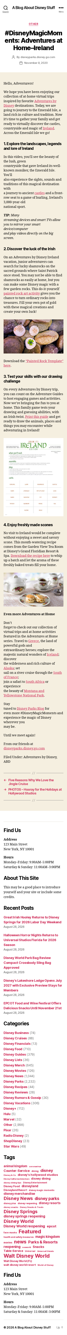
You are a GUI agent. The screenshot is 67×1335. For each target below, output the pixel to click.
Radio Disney (14, 1135)
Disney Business (16, 1033)
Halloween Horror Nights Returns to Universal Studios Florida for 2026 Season (31, 940)
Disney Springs (21, 1211)
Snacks (38, 1247)
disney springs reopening (24, 1216)
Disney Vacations (17, 1103)
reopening (12, 1247)
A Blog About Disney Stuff (33, 8)
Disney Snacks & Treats (31, 1207)
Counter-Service (17, 1171)
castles (39, 193)
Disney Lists (13, 1060)
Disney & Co (10, 1175)
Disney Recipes (15, 1087)
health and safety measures (19, 1237)
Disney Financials (17, 1044)
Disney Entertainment (35, 1182)
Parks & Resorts (43, 1242)
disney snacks (11, 1207)
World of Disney (46, 1265)
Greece (33, 641)
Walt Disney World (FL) (18, 1261)
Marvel (9, 1119)
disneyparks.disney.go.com (38, 57)
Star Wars (11, 1146)
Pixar (7, 1130)
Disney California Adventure (16, 1179)
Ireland (48, 128)
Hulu (7, 1114)
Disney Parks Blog (30, 709)
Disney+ (10, 1108)
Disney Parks (14, 1081)
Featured (30, 1231)
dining (35, 1171)
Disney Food (13, 1049)
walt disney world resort (20, 1265)
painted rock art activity (22, 293)
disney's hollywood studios (38, 1175)
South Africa (35, 682)
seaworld (26, 1247)
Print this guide (36, 417)
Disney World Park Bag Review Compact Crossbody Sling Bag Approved (27, 962)
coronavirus (35, 1166)
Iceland (52, 655)
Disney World (19, 1221)
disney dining (41, 1178)
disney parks (47, 1198)
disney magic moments (41, 1190)
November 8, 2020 (36, 63)
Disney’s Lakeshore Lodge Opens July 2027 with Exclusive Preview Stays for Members (33, 985)
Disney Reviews (16, 1092)
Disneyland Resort (15, 1190)
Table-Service (13, 1251)
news (20, 1242)
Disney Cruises (15, 1038)
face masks (10, 1232)
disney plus (10, 1203)
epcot (51, 1226)
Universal (30, 1251)
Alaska (9, 668)
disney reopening (27, 1203)
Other (33, 23)
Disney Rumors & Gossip (22, 1098)
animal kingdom (15, 1166)
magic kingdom (47, 1237)
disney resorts (49, 1203)
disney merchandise (19, 1193)
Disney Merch (14, 1065)
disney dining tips (12, 1182)
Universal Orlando (45, 1251)
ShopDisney (13, 1141)
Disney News (13, 1076)
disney (46, 1170)
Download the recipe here (30, 556)
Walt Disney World (26, 1256)
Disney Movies (15, 1071)
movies (8, 1242)
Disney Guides (15, 1054)
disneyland (30, 1186)
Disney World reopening (24, 1226)
